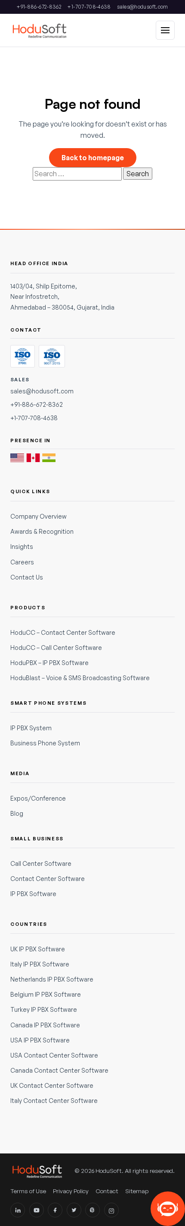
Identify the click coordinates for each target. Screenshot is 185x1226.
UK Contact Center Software (51, 1085)
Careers (22, 562)
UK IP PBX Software (37, 949)
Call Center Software (40, 863)
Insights (21, 546)
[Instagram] (111, 1210)
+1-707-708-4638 (89, 6)
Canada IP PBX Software (45, 1025)
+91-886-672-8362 (39, 6)
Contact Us (26, 577)
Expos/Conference (38, 798)
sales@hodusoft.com (142, 6)
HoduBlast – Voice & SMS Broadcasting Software (80, 677)
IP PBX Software (33, 893)
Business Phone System (45, 743)
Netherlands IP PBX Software (51, 979)
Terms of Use (28, 1190)
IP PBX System (31, 728)
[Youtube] (36, 1210)
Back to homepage (93, 157)
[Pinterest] (92, 1210)
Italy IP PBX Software (39, 964)
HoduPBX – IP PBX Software (49, 662)
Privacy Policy (71, 1190)
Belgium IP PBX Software (45, 994)
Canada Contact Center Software (59, 1070)
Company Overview (38, 516)
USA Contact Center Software (54, 1055)
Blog (16, 813)
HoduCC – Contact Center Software (62, 632)
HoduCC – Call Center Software (56, 647)
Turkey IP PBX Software (43, 1009)
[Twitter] (74, 1210)
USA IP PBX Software (40, 1040)
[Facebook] (55, 1210)
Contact (107, 1190)
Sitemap (137, 1190)
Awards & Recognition (42, 531)
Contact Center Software (47, 878)
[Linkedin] (17, 1210)
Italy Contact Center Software (54, 1100)
